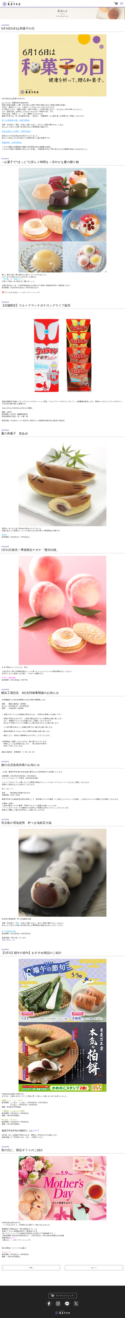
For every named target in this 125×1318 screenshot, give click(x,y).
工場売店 (61, 420)
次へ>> (94, 1267)
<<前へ (31, 1267)
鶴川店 (49, 420)
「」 (6, 279)
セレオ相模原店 (40, 420)
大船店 (54, 420)
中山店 (13, 420)
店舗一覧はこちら (9, 940)
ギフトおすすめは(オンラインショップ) (20, 292)
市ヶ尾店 (30, 420)
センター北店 (21, 420)
